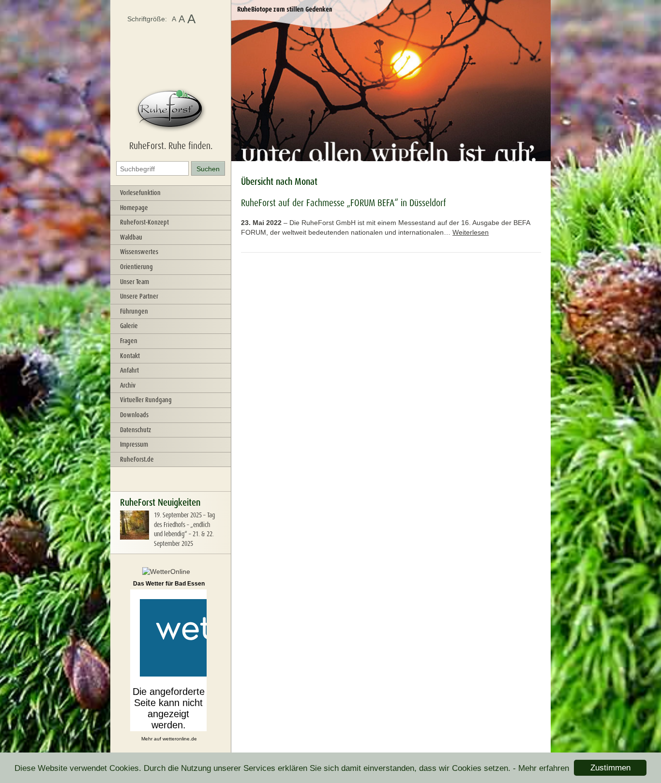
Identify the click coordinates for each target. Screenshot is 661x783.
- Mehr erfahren (541, 768)
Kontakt (130, 355)
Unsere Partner (139, 296)
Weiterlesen (470, 232)
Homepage (134, 207)
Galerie (129, 325)
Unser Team (134, 281)
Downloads (134, 414)
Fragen (128, 340)
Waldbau (131, 237)
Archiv (127, 385)
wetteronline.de (180, 738)
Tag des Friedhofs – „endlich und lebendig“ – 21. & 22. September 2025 (184, 529)
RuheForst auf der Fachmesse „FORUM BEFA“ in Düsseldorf (343, 202)
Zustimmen (610, 767)
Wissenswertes (139, 251)
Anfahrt (129, 370)
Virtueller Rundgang (146, 399)
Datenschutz (135, 429)
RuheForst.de (137, 459)
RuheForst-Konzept (144, 222)
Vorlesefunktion (140, 192)
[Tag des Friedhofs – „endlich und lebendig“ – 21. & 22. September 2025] (134, 537)
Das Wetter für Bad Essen (169, 583)
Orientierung (136, 266)
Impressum (134, 444)
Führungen (134, 311)
